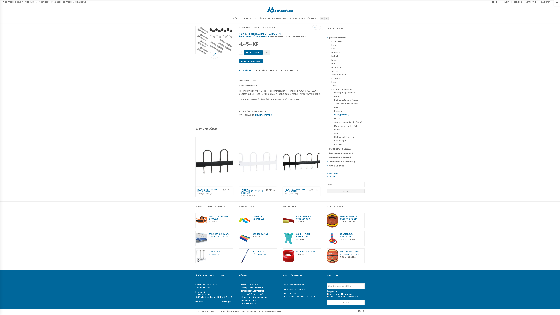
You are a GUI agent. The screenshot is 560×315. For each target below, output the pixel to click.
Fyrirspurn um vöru (251, 61)
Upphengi (339, 144)
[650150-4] (214, 40)
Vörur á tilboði (532, 2)
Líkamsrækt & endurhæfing (342, 161)
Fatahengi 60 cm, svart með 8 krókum (208, 190)
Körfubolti (336, 78)
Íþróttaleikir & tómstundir (341, 153)
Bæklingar (250, 18)
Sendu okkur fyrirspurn (293, 284)
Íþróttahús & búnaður (273, 18)
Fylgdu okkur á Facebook (295, 289)
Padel (334, 82)
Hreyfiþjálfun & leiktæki (340, 149)
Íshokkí (334, 71)
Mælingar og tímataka (345, 92)
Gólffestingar (340, 140)
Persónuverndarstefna (252, 311)
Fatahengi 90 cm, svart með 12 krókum (296, 190)
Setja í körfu (253, 52)
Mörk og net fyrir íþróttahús (347, 126)
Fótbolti (334, 56)
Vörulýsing (245, 70)
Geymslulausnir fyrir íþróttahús (348, 122)
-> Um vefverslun (249, 303)
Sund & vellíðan (336, 165)
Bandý (334, 45)
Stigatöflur (339, 133)
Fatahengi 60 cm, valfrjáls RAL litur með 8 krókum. (252, 191)
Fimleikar (335, 52)
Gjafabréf (545, 2)
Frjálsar (334, 59)
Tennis (334, 85)
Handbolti (336, 67)
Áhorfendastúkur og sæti (346, 103)
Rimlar (337, 129)
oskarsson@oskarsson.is (303, 296)
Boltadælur (339, 111)
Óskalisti (505, 2)
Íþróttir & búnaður (337, 37)
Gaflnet (337, 118)
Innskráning (516, 2)
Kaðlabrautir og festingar (346, 100)
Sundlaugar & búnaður (303, 18)
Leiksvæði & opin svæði (340, 157)
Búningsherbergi (342, 114)
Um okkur (199, 301)
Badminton (336, 41)
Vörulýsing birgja (267, 70)
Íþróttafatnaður (338, 74)
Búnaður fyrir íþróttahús (342, 89)
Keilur (337, 96)
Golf (333, 63)
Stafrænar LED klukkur (344, 137)
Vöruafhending (290, 70)
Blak (333, 48)
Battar (337, 107)
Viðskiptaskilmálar (273, 311)
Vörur (236, 18)
